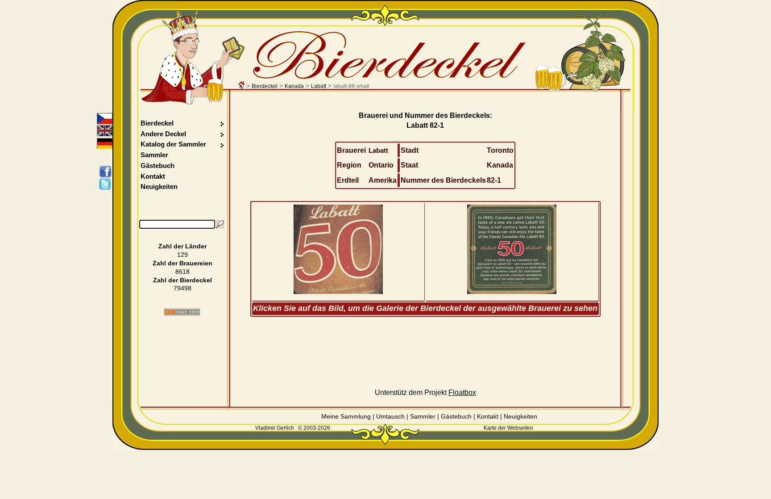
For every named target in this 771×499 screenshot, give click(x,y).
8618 (182, 271)
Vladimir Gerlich (274, 428)
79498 (182, 288)
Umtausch (390, 416)
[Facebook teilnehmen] (107, 171)
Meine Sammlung (346, 416)
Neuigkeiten (159, 186)
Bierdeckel (265, 86)
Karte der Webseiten (508, 428)
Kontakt (153, 176)
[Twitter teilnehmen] (107, 184)
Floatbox (462, 392)
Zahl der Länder (182, 246)
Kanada (294, 86)
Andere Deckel (163, 134)
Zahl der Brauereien (182, 263)
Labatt (318, 86)
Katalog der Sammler (173, 144)
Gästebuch (157, 165)
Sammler (154, 155)
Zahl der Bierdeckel (182, 280)
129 (182, 254)
